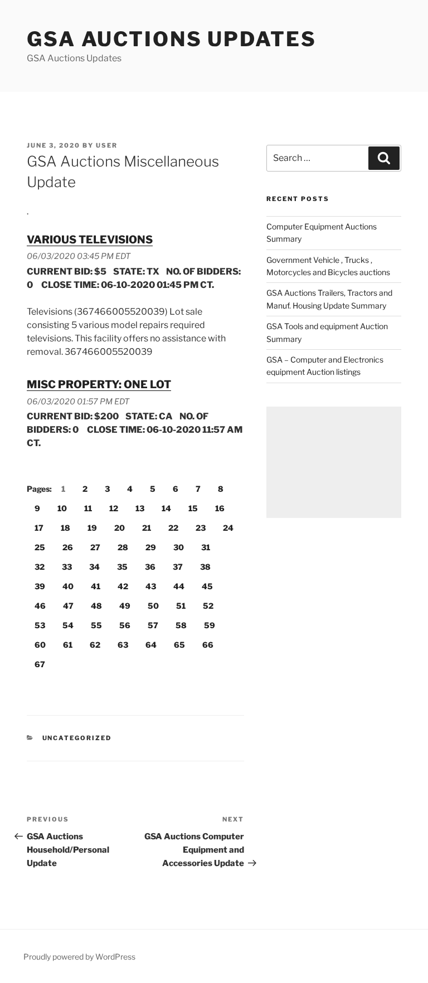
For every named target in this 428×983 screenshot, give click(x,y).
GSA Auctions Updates (172, 39)
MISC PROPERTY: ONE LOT (99, 384)
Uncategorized (77, 738)
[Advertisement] (333, 462)
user (107, 145)
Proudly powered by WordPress (79, 956)
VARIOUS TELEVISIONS (90, 239)
